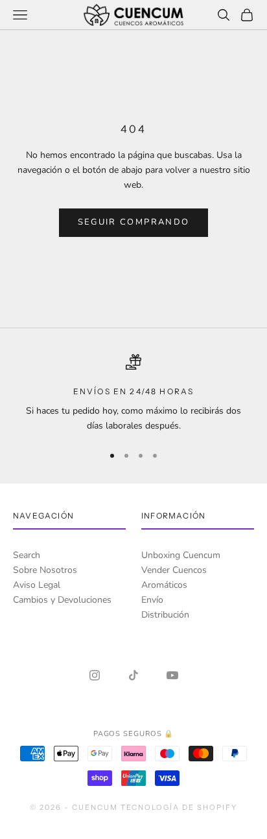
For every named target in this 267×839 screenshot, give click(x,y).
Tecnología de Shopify (179, 807)
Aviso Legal (36, 585)
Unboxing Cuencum (180, 555)
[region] (133, 394)
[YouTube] (172, 675)
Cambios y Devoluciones (62, 600)
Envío (152, 600)
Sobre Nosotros (45, 570)
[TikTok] (133, 675)
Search (26, 555)
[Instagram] (94, 675)
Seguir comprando (133, 222)
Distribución (165, 615)
